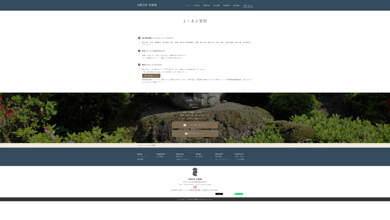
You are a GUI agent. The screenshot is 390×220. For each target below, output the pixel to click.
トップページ (141, 156)
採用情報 (236, 5)
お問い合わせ (248, 5)
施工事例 (216, 5)
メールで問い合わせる (196, 124)
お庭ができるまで (182, 159)
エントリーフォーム (222, 159)
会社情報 (160, 156)
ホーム (187, 5)
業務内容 (207, 5)
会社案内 (197, 5)
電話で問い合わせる (196, 133)
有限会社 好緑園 (147, 5)
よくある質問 (239, 159)
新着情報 (226, 5)
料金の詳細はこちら (151, 76)
